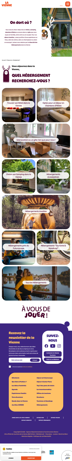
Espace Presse (55, 417)
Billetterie (15, 378)
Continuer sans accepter (34, 448)
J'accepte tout (31, 458)
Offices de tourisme (44, 393)
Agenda (15, 389)
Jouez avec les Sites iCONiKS (21, 417)
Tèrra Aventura (17, 397)
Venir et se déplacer (52, 359)
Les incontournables (44, 389)
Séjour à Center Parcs (44, 382)
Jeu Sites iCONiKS (18, 405)
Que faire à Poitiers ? (19, 382)
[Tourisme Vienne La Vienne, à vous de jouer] (7, 4)
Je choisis (11, 458)
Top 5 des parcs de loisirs (45, 386)
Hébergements (42, 405)
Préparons (9, 60)
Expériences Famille (19, 393)
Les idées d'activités (19, 386)
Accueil (4, 60)
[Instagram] (59, 346)
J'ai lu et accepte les (22, 367)
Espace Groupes (27, 420)
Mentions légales (27, 436)
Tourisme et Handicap (45, 401)
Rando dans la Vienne (20, 401)
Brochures (40, 397)
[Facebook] (46, 346)
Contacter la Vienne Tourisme (52, 354)
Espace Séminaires (45, 420)
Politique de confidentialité (42, 436)
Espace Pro (40, 417)
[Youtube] (52, 346)
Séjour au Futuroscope (45, 378)
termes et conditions (27, 367)
